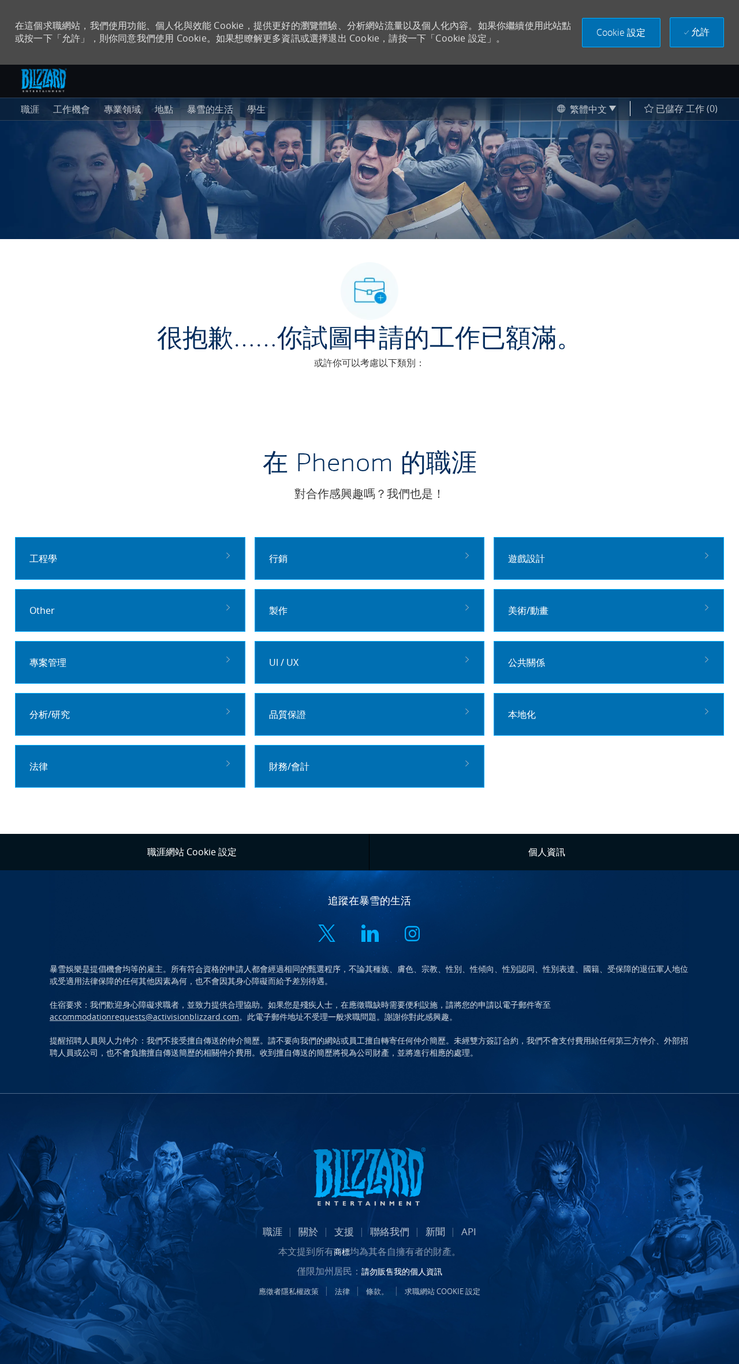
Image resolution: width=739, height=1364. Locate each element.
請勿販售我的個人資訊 (401, 1271)
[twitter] (326, 934)
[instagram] (412, 934)
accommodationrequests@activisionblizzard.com (144, 1016)
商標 (342, 1251)
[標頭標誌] (44, 80)
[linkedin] (369, 934)
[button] (621, 32)
